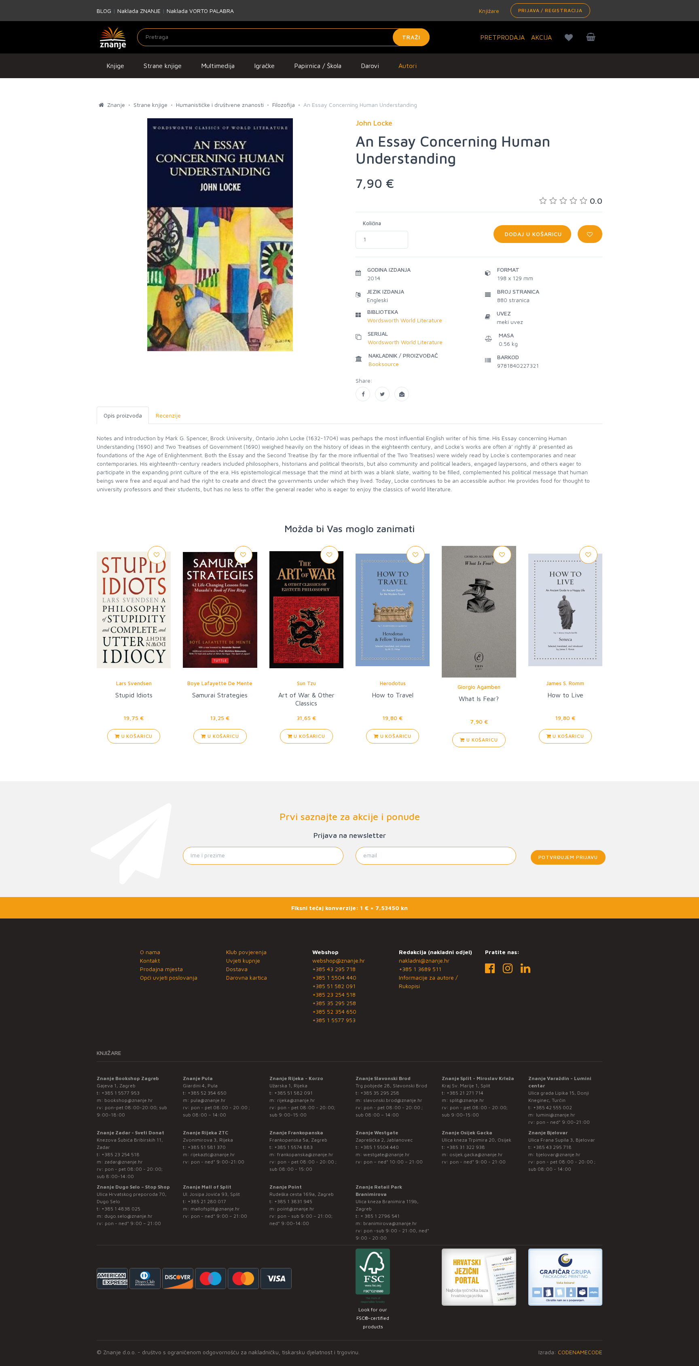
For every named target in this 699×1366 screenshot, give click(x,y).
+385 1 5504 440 (334, 977)
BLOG (104, 10)
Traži (411, 37)
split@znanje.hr (466, 1100)
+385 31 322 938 (466, 1147)
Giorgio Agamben (479, 687)
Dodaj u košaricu (532, 233)
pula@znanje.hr (208, 1100)
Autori (407, 65)
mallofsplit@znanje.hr (215, 1209)
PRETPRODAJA (502, 37)
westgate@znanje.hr (386, 1154)
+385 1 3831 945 (293, 1201)
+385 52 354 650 (334, 1011)
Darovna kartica (246, 977)
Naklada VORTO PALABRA (200, 10)
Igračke (264, 65)
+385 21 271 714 (465, 1093)
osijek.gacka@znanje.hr (476, 1154)
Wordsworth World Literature (404, 320)
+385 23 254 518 (334, 994)
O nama (150, 951)
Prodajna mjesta (161, 968)
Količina (372, 223)
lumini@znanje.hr (555, 1115)
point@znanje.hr (295, 1209)
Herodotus (393, 683)
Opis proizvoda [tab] (123, 415)
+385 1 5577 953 (334, 1020)
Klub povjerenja (246, 951)
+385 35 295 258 (334, 1002)
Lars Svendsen (134, 683)
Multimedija (218, 65)
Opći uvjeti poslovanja (168, 977)
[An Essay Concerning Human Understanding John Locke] (363, 394)
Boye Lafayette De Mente (219, 683)
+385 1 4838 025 (121, 1209)
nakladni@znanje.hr (424, 960)
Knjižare (488, 10)
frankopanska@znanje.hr (305, 1154)
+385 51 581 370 (207, 1147)
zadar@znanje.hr (123, 1162)
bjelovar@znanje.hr (558, 1154)
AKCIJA (541, 37)
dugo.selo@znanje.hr (128, 1216)
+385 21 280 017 (207, 1201)
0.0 (596, 200)
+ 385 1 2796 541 (380, 1216)
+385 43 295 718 (334, 968)
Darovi (370, 65)
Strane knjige (163, 65)
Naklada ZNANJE (139, 10)
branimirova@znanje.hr (390, 1223)
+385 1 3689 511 (420, 968)
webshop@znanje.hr (338, 960)
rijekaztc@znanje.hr (213, 1154)
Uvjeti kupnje (243, 960)
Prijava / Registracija (550, 10)
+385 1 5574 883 (293, 1147)
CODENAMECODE (580, 1352)
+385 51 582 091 (334, 985)
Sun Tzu (306, 683)
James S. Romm (565, 683)
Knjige (115, 65)
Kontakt (150, 960)
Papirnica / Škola (317, 65)
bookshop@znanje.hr (128, 1100)
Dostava (237, 968)
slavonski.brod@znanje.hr (392, 1100)
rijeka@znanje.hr (296, 1100)
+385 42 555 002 (552, 1107)
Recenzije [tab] (168, 415)
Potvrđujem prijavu (568, 857)
